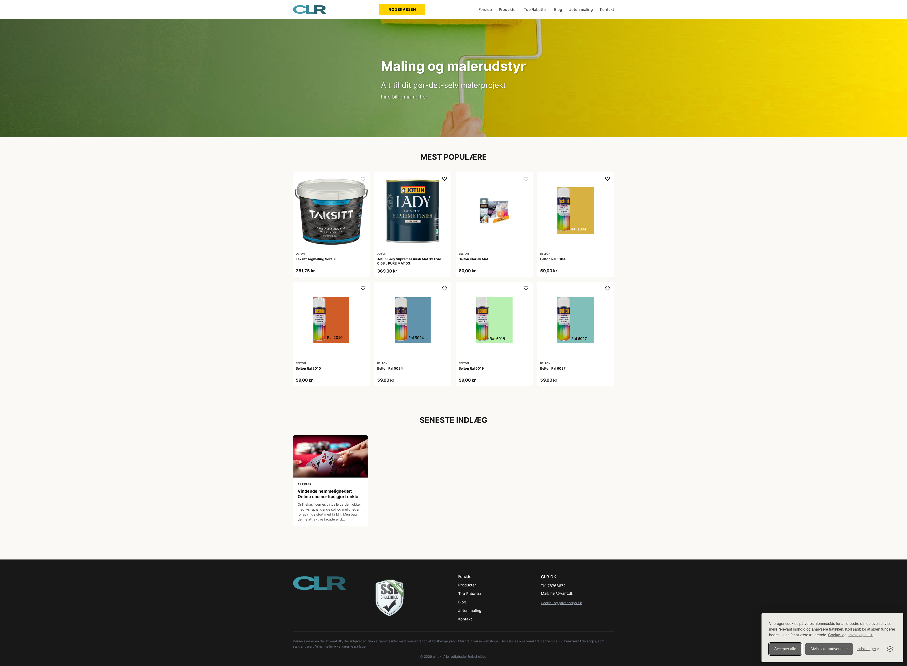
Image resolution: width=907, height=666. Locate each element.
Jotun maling (581, 9)
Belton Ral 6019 (471, 368)
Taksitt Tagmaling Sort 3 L (316, 259)
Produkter (508, 9)
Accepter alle (785, 649)
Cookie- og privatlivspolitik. (850, 634)
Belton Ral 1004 (552, 259)
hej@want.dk (561, 593)
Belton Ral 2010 (308, 368)
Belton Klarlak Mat (473, 259)
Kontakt (607, 9)
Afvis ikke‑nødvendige (829, 649)
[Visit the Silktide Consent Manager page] (890, 649)
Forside (485, 9)
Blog (558, 9)
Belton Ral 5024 (390, 368)
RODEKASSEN (402, 9)
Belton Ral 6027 (552, 368)
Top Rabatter (535, 9)
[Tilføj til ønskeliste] (363, 179)
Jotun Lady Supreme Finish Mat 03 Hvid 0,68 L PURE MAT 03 (409, 261)
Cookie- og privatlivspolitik (561, 603)
